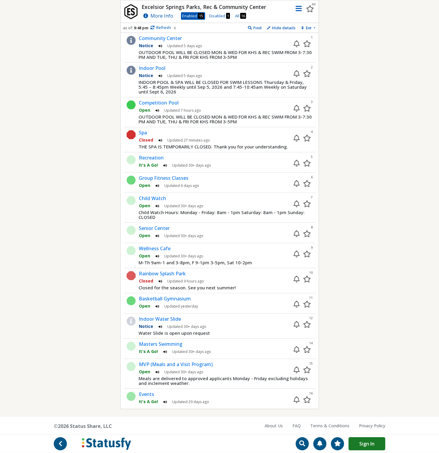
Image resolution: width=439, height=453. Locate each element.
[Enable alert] (296, 43)
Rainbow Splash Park (162, 273)
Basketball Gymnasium (165, 298)
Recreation (151, 157)
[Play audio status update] (160, 45)
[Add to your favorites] (307, 43)
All (240, 16)
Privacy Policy (372, 426)
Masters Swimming (160, 344)
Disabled (219, 16)
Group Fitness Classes (163, 178)
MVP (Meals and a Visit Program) (176, 364)
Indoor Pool (152, 68)
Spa (143, 132)
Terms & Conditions (329, 426)
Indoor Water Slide (160, 319)
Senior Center (154, 228)
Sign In (366, 443)
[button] (297, 8)
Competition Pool (159, 102)
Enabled (192, 16)
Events (146, 394)
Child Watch (152, 198)
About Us (274, 426)
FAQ (296, 426)
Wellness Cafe (155, 248)
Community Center (160, 38)
